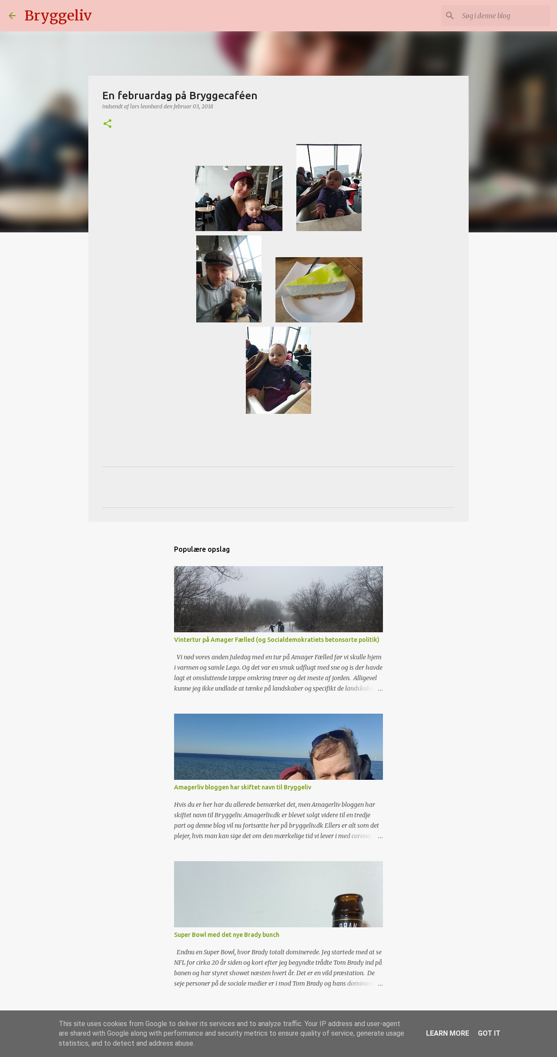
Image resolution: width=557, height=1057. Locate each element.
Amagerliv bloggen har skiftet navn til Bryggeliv (242, 787)
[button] (107, 124)
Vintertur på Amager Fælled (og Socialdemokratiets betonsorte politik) (276, 639)
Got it (489, 1033)
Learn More (447, 1033)
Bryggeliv (58, 15)
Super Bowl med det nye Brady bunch (226, 934)
